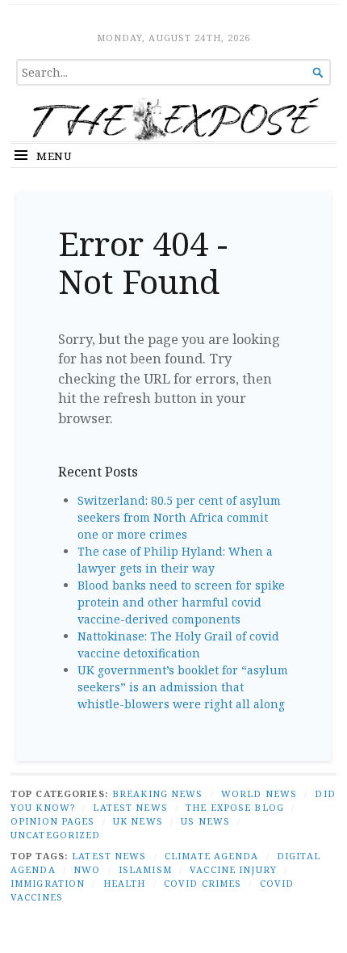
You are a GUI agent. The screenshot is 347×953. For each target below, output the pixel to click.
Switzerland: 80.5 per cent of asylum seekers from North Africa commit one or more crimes (179, 517)
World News (259, 793)
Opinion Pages (52, 821)
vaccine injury (233, 869)
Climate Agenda (212, 856)
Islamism (145, 869)
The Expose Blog (235, 807)
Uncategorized (55, 835)
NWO (86, 869)
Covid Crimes (202, 883)
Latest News (130, 807)
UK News (138, 821)
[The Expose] (173, 119)
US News (205, 821)
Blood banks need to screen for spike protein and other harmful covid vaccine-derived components (181, 602)
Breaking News (157, 793)
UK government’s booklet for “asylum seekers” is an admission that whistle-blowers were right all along (182, 687)
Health (124, 883)
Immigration (47, 883)
